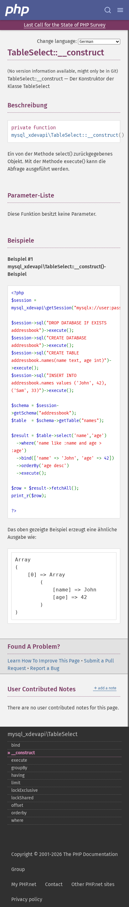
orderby (19, 813)
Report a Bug (44, 668)
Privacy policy (26, 899)
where (17, 820)
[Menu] (120, 10)
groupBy (19, 767)
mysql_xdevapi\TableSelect (42, 734)
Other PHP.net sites (92, 884)
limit (15, 783)
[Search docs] (107, 10)
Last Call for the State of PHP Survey (65, 25)
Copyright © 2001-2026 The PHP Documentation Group (64, 861)
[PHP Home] (17, 10)
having (17, 775)
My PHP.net (23, 884)
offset (17, 805)
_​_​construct (23, 752)
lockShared (22, 798)
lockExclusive (24, 790)
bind (15, 745)
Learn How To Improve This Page (44, 661)
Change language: (57, 41)
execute (19, 760)
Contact (54, 884)
